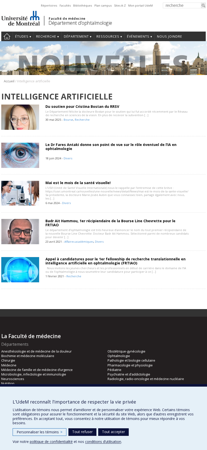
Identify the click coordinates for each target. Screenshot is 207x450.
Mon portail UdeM (140, 5)
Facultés (65, 5)
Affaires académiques (78, 241)
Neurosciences (12, 379)
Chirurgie (8, 360)
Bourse (68, 119)
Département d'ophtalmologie (80, 22)
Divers (68, 158)
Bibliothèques (82, 5)
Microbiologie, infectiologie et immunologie (33, 374)
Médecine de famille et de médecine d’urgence (37, 369)
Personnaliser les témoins (39, 432)
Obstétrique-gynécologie (126, 351)
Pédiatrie (114, 369)
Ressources (107, 36)
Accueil (7, 36)
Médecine (8, 365)
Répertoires (49, 5)
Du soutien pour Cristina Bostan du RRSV (82, 106)
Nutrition (7, 383)
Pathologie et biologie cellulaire (131, 360)
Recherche (46, 36)
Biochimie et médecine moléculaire (27, 356)
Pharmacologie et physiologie (130, 365)
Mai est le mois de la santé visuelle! (78, 182)
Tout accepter (113, 431)
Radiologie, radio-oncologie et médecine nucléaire (146, 379)
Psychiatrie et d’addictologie (129, 374)
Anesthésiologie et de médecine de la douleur (36, 351)
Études (22, 36)
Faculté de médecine (67, 18)
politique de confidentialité (51, 441)
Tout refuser (82, 431)
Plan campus (103, 5)
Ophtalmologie (119, 356)
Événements (138, 36)
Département (76, 36)
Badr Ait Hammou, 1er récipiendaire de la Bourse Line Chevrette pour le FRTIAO (110, 222)
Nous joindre (169, 36)
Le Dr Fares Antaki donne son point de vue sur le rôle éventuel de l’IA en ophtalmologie (110, 146)
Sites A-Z (120, 5)
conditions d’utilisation (103, 441)
